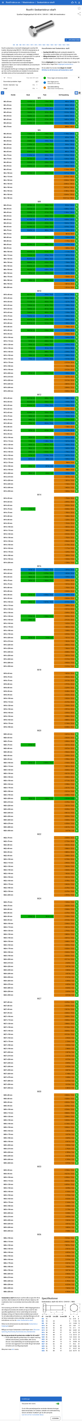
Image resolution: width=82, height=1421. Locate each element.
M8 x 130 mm (8, 262)
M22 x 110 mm (8, 863)
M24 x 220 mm (8, 966)
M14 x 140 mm (8, 541)
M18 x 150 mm (8, 716)
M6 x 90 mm (8, 166)
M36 (43, 1351)
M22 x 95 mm (8, 855)
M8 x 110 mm (8, 255)
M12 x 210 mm (8, 477)
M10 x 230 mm (8, 384)
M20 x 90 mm (8, 755)
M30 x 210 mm (8, 1148)
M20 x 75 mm (8, 745)
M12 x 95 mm (8, 434)
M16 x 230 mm (8, 648)
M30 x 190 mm (8, 1141)
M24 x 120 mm (8, 930)
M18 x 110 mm (8, 702)
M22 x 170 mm (8, 884)
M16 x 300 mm (8, 666)
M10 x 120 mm (8, 344)
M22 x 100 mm (8, 859)
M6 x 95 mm (8, 169)
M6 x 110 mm (8, 176)
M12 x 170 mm (8, 462)
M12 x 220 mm (8, 480)
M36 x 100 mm (8, 1238)
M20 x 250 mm (8, 816)
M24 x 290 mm (8, 991)
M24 (43, 1341)
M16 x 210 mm (8, 641)
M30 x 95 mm (8, 1106)
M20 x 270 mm (8, 823)
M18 (43, 1335)
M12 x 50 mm (8, 402)
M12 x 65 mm (8, 412)
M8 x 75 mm (8, 234)
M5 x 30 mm (8, 101)
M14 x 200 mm (8, 562)
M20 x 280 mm (8, 827)
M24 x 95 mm (8, 920)
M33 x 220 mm (8, 1220)
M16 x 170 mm (8, 627)
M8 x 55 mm (8, 219)
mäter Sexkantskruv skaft (25, 1320)
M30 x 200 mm (8, 1145)
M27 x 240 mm (8, 1066)
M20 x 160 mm (8, 784)
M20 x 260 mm (8, 820)
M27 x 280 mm (8, 1081)
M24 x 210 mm (8, 963)
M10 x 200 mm (8, 373)
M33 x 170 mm (8, 1202)
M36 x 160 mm (8, 1259)
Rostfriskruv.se (13, 2)
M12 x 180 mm (8, 466)
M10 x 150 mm (8, 355)
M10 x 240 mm (8, 387)
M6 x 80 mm (8, 162)
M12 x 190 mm (8, 469)
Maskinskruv (28, 2)
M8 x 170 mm (8, 276)
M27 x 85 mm (8, 1006)
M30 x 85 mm (8, 1098)
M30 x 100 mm (8, 1109)
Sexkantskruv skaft (46, 2)
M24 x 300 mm (8, 995)
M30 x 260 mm (8, 1163)
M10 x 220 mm (8, 380)
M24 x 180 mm (8, 952)
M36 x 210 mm (8, 1277)
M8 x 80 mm (8, 237)
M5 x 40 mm (8, 108)
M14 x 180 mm (8, 555)
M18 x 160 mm (8, 720)
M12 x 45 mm (8, 398)
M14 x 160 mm (8, 548)
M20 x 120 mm (8, 770)
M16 (43, 1332)
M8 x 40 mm (8, 209)
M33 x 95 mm (8, 1174)
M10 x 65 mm (8, 312)
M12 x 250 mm (8, 491)
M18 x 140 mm (8, 712)
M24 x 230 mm (8, 970)
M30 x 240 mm (8, 1159)
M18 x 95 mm (8, 695)
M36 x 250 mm (8, 1291)
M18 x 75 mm (8, 680)
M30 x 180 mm (8, 1138)
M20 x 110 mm (8, 766)
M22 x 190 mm (8, 891)
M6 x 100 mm (8, 173)
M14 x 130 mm (8, 537)
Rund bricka (11, 1332)
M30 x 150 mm (8, 1127)
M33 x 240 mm (8, 1227)
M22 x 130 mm (8, 870)
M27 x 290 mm (8, 1084)
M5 (43, 1319)
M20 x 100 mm (8, 763)
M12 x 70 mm (8, 416)
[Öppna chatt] (72, 2)
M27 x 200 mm (8, 1052)
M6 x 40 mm (8, 134)
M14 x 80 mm (8, 516)
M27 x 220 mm (8, 1059)
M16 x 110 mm (8, 605)
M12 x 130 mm (8, 448)
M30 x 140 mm (8, 1123)
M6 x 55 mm (8, 144)
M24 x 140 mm (8, 938)
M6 (43, 1321)
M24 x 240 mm (8, 973)
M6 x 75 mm (8, 159)
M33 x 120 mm (8, 1184)
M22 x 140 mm (8, 873)
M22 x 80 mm (8, 845)
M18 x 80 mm (8, 684)
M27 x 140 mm (8, 1031)
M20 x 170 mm (8, 788)
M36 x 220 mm (8, 1281)
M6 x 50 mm (8, 141)
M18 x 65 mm (8, 673)
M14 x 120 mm (8, 534)
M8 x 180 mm (8, 280)
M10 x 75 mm (8, 319)
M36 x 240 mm (8, 1288)
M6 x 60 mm (8, 148)
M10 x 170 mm (8, 362)
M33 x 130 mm (8, 1188)
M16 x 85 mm (8, 591)
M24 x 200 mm (8, 959)
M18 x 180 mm (8, 727)
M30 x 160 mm (8, 1131)
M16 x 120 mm (8, 609)
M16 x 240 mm (8, 652)
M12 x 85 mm (8, 427)
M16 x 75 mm (8, 584)
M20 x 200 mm (8, 798)
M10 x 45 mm (8, 298)
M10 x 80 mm (8, 323)
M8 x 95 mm (8, 248)
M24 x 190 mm (8, 955)
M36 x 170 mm (8, 1263)
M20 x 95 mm (8, 759)
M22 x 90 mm (8, 852)
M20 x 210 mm (8, 802)
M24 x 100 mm (8, 923)
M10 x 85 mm (8, 327)
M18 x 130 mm (8, 709)
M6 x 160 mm (8, 194)
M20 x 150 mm (8, 780)
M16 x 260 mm (8, 659)
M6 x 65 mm (8, 151)
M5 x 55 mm (8, 119)
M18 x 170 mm (8, 723)
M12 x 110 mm (8, 441)
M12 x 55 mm (8, 405)
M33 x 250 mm (8, 1231)
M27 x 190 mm (8, 1048)
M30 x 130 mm (8, 1120)
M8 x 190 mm (8, 284)
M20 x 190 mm (8, 795)
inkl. (13, 1349)
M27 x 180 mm (8, 1045)
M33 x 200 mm (8, 1213)
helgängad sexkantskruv (65, 64)
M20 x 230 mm (8, 809)
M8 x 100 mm (8, 251)
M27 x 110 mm (8, 1020)
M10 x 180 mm (8, 366)
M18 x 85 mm (8, 687)
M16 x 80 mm (8, 587)
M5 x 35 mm (8, 105)
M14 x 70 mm (8, 509)
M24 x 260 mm (8, 981)
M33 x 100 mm (8, 1177)
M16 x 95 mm (8, 598)
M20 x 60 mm (8, 734)
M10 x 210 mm (8, 377)
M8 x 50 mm (8, 216)
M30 (43, 1346)
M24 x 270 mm (8, 984)
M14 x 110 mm (8, 530)
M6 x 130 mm (8, 184)
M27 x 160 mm (8, 1038)
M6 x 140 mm (8, 187)
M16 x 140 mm (8, 616)
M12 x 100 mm (8, 437)
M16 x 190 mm (8, 634)
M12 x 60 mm (8, 409)
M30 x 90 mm (8, 1102)
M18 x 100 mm (8, 698)
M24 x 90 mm (8, 916)
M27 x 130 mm (8, 1027)
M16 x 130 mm (8, 612)
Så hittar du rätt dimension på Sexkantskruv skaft (57, 70)
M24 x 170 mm (8, 948)
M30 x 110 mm (8, 1113)
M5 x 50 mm (8, 116)
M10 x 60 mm (8, 309)
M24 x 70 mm (8, 902)
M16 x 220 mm (8, 645)
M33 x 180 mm (8, 1206)
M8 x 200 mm (8, 287)
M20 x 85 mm (8, 752)
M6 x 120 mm (8, 180)
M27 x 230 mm (8, 1063)
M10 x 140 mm (8, 352)
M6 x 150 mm (8, 191)
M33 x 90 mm (8, 1170)
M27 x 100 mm (8, 1016)
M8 (43, 1323)
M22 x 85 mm (8, 848)
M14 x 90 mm (8, 523)
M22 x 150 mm (8, 877)
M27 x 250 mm (8, 1070)
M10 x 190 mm (8, 369)
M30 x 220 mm (8, 1152)
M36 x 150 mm (8, 1256)
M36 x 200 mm (8, 1274)
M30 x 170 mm (8, 1134)
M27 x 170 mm (8, 1041)
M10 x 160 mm (8, 359)
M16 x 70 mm (8, 580)
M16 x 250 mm (8, 655)
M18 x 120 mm (8, 705)
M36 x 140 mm (8, 1252)
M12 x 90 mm (8, 430)
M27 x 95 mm (8, 1013)
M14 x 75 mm (8, 512)
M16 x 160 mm (8, 623)
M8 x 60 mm (8, 223)
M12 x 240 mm (8, 487)
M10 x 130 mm (8, 348)
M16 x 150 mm (8, 620)
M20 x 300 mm (8, 830)
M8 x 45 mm (8, 212)
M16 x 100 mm (8, 602)
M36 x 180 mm (8, 1266)
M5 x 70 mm (8, 126)
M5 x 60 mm (8, 123)
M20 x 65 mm (8, 737)
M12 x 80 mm (8, 423)
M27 (43, 1344)
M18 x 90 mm (8, 691)
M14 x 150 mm (8, 545)
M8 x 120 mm (8, 259)
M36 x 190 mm (8, 1270)
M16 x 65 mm (8, 577)
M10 (43, 1325)
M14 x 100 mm (8, 527)
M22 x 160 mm (8, 880)
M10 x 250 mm (8, 391)
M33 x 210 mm (8, 1216)
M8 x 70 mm (8, 230)
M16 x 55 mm (8, 570)
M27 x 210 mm (8, 1056)
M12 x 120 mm (8, 444)
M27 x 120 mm (8, 1023)
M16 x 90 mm (8, 595)
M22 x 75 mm (8, 841)
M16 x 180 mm (8, 630)
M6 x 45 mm (8, 137)
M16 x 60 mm (8, 573)
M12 (43, 1328)
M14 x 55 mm (8, 498)
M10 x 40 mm (8, 294)
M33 (43, 1348)
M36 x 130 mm (8, 1249)
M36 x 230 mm (8, 1284)
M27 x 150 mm (8, 1034)
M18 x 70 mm (8, 677)
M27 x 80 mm (8, 1002)
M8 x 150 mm (8, 269)
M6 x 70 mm (8, 155)
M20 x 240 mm (8, 813)
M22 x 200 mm (8, 895)
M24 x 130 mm (8, 934)
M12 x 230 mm (8, 484)
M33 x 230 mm (8, 1224)
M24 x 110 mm (8, 927)
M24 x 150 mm (8, 941)
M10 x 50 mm (8, 301)
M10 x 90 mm (8, 330)
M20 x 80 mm (8, 748)
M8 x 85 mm (8, 241)
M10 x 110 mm (8, 341)
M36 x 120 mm (8, 1245)
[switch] (36, 81)
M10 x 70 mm (8, 316)
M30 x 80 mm (8, 1095)
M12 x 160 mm (8, 459)
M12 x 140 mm (8, 452)
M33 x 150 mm (8, 1195)
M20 (43, 1337)
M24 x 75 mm (8, 905)
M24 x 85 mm (8, 913)
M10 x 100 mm (8, 337)
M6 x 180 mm (8, 198)
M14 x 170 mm (8, 552)
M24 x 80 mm (8, 909)
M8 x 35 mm (8, 205)
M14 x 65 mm (8, 505)
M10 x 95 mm (8, 334)
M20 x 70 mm (8, 741)
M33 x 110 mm (8, 1181)
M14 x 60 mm (8, 502)
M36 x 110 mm (8, 1241)
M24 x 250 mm (8, 977)
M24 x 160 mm (8, 945)
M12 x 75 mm (8, 419)
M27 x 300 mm (8, 1088)
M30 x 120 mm (8, 1116)
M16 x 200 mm (8, 637)
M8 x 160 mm (8, 273)
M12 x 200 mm (8, 473)
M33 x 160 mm (8, 1199)
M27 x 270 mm (8, 1077)
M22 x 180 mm (8, 888)
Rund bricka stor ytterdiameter (25, 1332)
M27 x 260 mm (8, 1073)
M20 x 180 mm (8, 791)
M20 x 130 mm (8, 773)
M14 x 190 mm (8, 559)
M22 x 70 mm (8, 838)
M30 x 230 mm (8, 1156)
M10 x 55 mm (8, 305)
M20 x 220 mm (8, 805)
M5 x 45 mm (8, 112)
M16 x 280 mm (8, 662)
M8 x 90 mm (8, 244)
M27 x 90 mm (8, 1009)
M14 (43, 1330)
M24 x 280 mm (8, 988)
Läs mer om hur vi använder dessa (32, 1415)
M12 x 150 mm (8, 455)
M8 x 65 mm (8, 226)
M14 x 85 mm (8, 519)
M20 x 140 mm (8, 777)
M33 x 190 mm (8, 1209)
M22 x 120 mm (8, 866)
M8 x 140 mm (8, 266)
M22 (43, 1339)
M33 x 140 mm (8, 1191)
